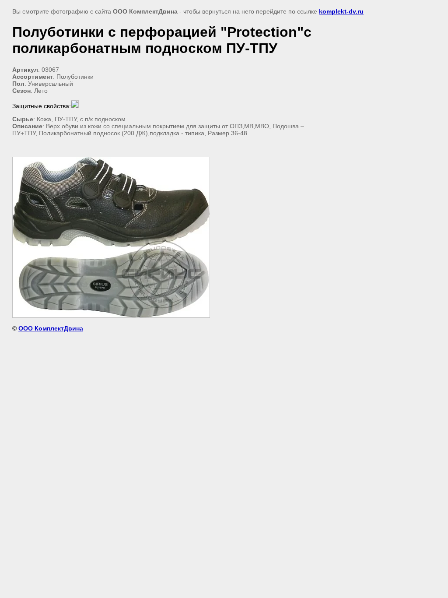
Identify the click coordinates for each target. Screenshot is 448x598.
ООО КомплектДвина (50, 328)
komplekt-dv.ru (341, 11)
